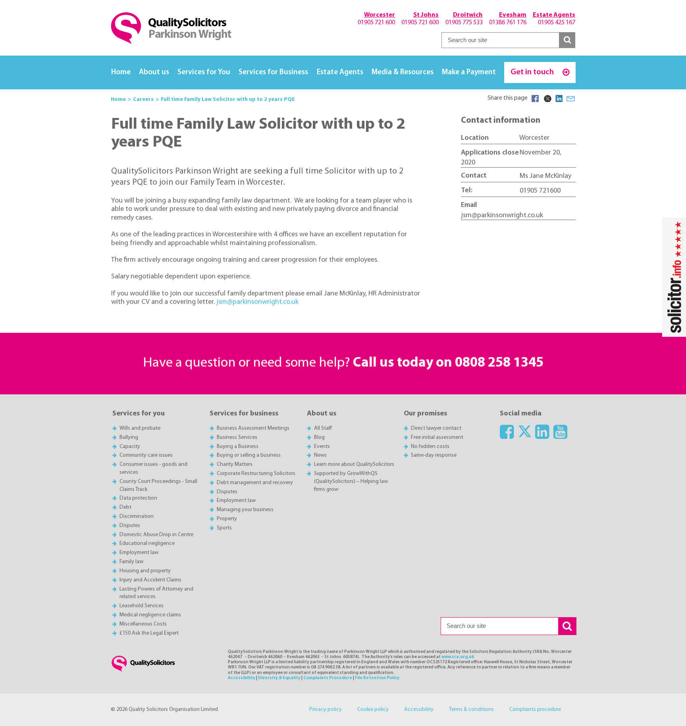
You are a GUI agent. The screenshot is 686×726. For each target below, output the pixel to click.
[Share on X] (547, 98)
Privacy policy (325, 709)
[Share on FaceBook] (535, 98)
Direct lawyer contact (436, 428)
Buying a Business (237, 447)
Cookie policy (373, 709)
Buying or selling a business (249, 455)
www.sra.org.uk (457, 657)
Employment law (138, 553)
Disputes (129, 526)
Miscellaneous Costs (143, 624)
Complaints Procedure (327, 678)
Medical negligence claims (150, 615)
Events (322, 447)
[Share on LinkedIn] (559, 98)
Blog (319, 437)
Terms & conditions (471, 709)
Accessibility (241, 678)
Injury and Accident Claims (150, 580)
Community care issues (146, 455)
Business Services (237, 437)
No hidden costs (430, 447)
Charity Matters (234, 464)
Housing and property (145, 571)
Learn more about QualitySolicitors (354, 464)
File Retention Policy (377, 678)
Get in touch (533, 72)
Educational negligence (147, 543)
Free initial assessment (437, 437)
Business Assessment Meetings (253, 428)
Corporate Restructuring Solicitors (256, 474)
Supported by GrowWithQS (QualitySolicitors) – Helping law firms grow (351, 481)
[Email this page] (571, 98)
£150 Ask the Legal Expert (149, 633)
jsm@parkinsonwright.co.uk (257, 302)
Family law (131, 562)
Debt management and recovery (255, 483)
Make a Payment (469, 72)
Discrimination (136, 516)
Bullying (128, 437)
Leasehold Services (141, 606)
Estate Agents (340, 72)
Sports (224, 528)
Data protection (138, 498)
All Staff (323, 428)
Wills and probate (139, 428)
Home (121, 72)
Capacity (129, 447)
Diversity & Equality (279, 678)
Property (227, 519)
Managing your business (245, 510)
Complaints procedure (535, 709)
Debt (125, 507)
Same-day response (434, 455)
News (320, 455)
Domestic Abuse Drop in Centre (156, 535)
